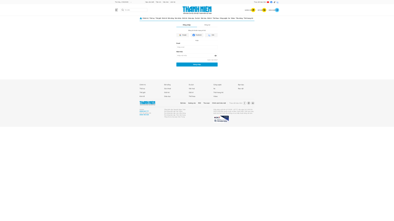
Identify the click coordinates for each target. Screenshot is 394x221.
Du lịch (197, 18)
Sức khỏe (178, 18)
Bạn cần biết (150, 2)
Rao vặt (240, 89)
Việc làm (166, 2)
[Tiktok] (274, 2)
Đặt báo (183, 103)
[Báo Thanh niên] (147, 103)
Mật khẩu (179, 52)
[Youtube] (268, 2)
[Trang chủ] (141, 18)
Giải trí (209, 18)
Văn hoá (192, 89)
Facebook (199, 35)
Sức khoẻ (167, 89)
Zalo (213, 35)
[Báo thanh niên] (197, 10)
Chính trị (146, 18)
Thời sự (152, 18)
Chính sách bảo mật (219, 103)
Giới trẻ (184, 18)
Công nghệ (223, 18)
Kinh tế (164, 18)
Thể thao (216, 18)
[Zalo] (278, 2)
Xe (229, 18)
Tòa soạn (206, 103)
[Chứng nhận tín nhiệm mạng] (221, 119)
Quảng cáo (192, 103)
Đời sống (171, 18)
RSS (199, 103)
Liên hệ (172, 2)
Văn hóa (203, 18)
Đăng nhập (187, 25)
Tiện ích (158, 2)
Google (184, 35)
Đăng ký (207, 25)
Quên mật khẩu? (212, 60)
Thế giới (158, 18)
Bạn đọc (241, 85)
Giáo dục (191, 18)
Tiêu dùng (239, 18)
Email (178, 43)
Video (233, 18)
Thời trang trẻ (248, 18)
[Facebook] (271, 2)
